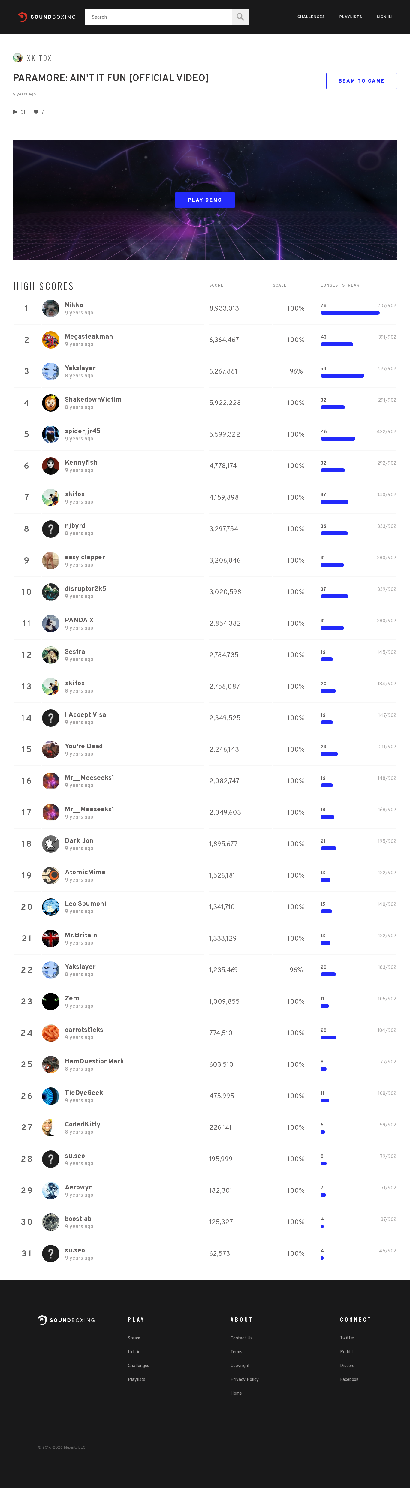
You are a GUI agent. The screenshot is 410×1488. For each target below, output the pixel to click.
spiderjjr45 (83, 432)
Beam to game (362, 81)
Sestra (75, 652)
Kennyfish (81, 463)
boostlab (78, 1219)
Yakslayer (80, 369)
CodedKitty (83, 1125)
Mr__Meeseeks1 (89, 778)
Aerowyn (79, 1188)
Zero (72, 999)
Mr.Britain (81, 936)
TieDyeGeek (84, 1093)
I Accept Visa (85, 715)
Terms (236, 1352)
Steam (134, 1338)
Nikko (74, 306)
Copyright (240, 1366)
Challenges (311, 17)
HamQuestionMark (94, 1062)
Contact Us (241, 1338)
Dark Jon (79, 841)
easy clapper (85, 558)
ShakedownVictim (93, 400)
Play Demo (205, 200)
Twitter (347, 1338)
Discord (347, 1366)
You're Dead (84, 747)
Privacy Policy (245, 1380)
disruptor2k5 (85, 589)
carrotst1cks (84, 1030)
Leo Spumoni (85, 904)
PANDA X (79, 621)
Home (236, 1393)
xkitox (39, 58)
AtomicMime (85, 873)
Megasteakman (89, 337)
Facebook (349, 1380)
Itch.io (134, 1352)
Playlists (350, 17)
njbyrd (75, 526)
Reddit (346, 1352)
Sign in (384, 17)
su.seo (75, 1156)
